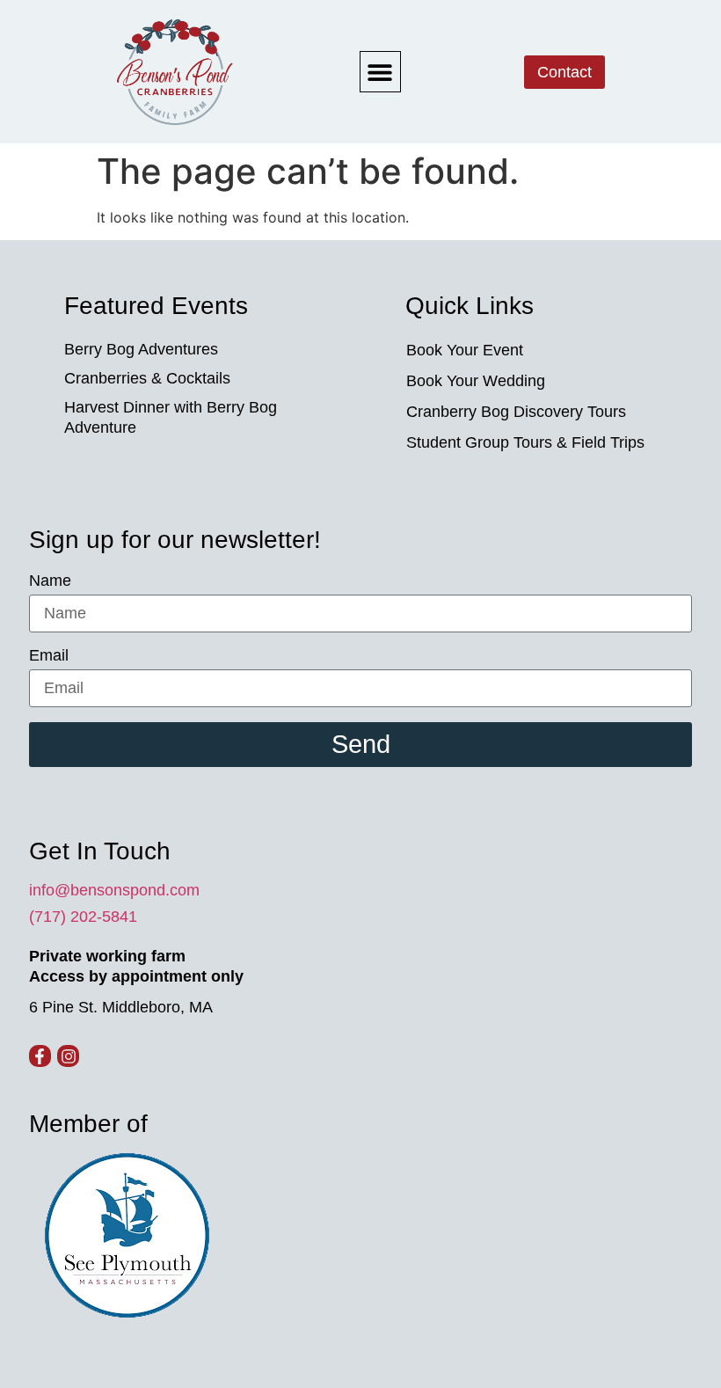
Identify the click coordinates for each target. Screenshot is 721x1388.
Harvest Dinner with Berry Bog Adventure (170, 417)
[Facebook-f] (40, 1056)
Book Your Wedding (475, 381)
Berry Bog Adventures (141, 349)
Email (49, 655)
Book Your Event (464, 350)
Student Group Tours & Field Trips (525, 442)
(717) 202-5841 (83, 916)
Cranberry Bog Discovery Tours (516, 411)
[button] (380, 71)
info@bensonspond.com (114, 890)
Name (50, 581)
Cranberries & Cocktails (147, 378)
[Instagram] (68, 1056)
